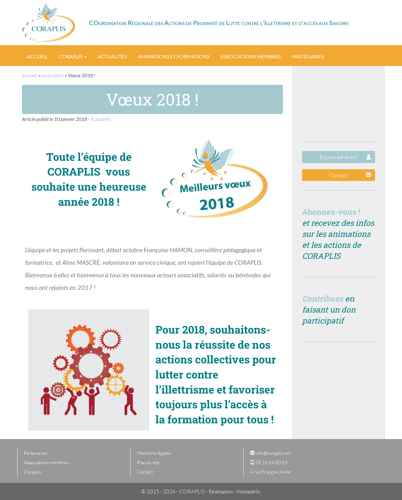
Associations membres (250, 56)
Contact (338, 175)
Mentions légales (154, 453)
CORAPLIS (48, 22)
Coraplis (71, 56)
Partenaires (308, 56)
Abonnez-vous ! (331, 212)
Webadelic (248, 491)
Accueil (37, 56)
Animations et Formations (173, 56)
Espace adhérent (338, 157)
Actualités (112, 56)
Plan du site (148, 462)
